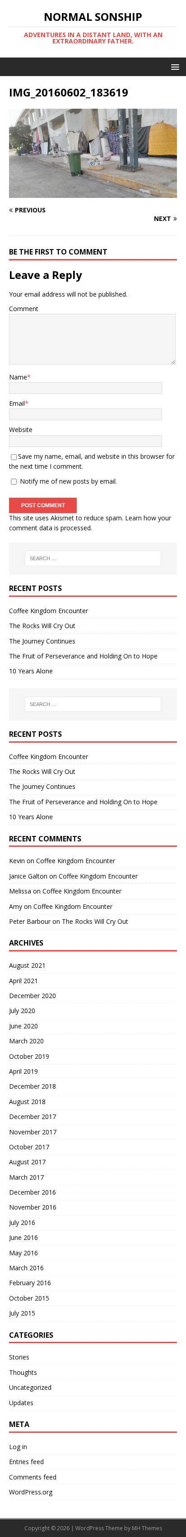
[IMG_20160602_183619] (93, 192)
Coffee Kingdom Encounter (48, 610)
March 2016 (26, 1267)
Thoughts (23, 1372)
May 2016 (23, 1253)
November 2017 (32, 1132)
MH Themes (147, 1528)
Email (17, 403)
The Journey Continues (42, 641)
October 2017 (29, 1147)
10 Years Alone (31, 671)
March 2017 (26, 1177)
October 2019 (29, 1056)
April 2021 (23, 980)
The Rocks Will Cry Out (42, 625)
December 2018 (32, 1086)
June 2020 (23, 1026)
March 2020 (26, 1041)
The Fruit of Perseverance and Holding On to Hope (83, 656)
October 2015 (29, 1298)
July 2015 (22, 1313)
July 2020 (22, 1010)
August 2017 (27, 1162)
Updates (21, 1402)
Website (21, 429)
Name (18, 377)
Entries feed (26, 1461)
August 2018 (27, 1101)
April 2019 (23, 1071)
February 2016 (30, 1282)
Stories (19, 1357)
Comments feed (32, 1477)
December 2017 (32, 1116)
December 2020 (32, 995)
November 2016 (32, 1207)
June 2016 (23, 1237)
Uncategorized (30, 1387)
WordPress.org (30, 1492)
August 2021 (27, 965)
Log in (18, 1446)
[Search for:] (93, 558)
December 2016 (32, 1192)
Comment (23, 308)
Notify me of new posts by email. (68, 481)
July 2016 (22, 1222)
